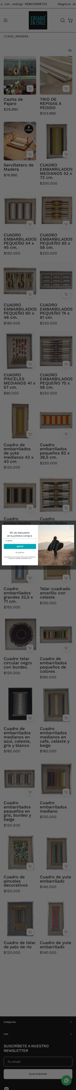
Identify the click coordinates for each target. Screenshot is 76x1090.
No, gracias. (19, 552)
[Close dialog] (71, 527)
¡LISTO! (20, 546)
